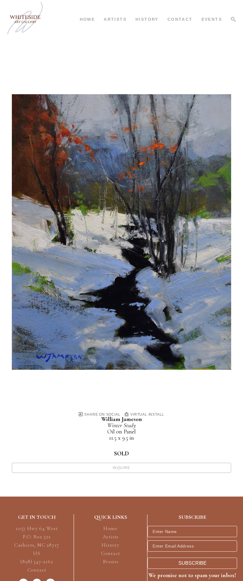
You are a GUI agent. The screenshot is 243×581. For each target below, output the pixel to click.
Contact (37, 569)
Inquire (121, 468)
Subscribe (192, 563)
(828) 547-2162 (36, 562)
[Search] (233, 19)
